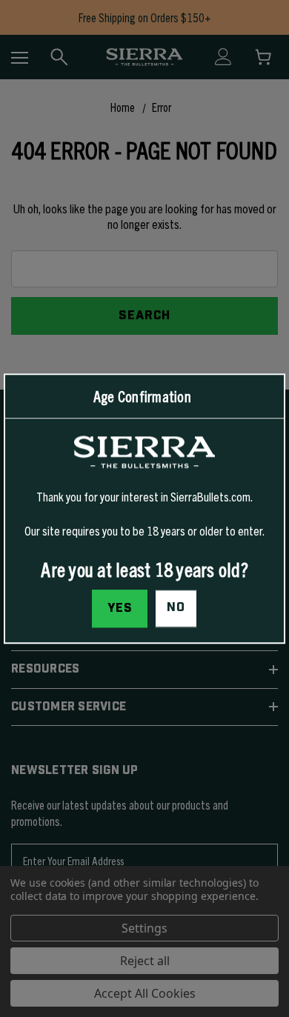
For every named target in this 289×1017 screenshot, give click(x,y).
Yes (120, 608)
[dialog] (144, 508)
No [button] (176, 607)
